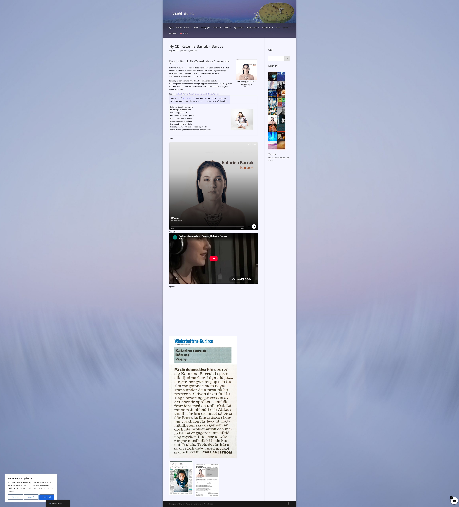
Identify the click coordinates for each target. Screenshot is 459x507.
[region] (31, 488)
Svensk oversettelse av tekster (207, 94)
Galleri (226, 28)
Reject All (31, 497)
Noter (186, 28)
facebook (172, 33)
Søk (287, 58)
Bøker (196, 28)
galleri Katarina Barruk (185, 94)
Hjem (171, 28)
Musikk (179, 28)
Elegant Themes (185, 504)
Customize (15, 497)
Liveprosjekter (251, 28)
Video (278, 28)
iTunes (185, 98)
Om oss (286, 28)
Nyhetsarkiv (238, 28)
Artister (216, 28)
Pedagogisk (205, 28)
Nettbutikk (266, 28)
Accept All (47, 497)
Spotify (191, 98)
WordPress (208, 504)
